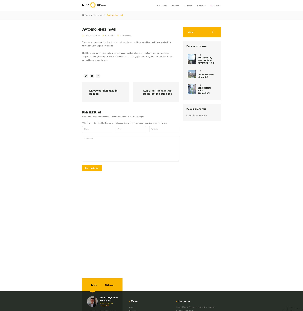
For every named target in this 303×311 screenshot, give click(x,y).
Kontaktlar (201, 5)
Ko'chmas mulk (98, 15)
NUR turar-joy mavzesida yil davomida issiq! (206, 60)
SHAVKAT (110, 36)
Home (85, 15)
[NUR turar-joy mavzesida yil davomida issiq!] (192, 59)
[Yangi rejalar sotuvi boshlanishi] (192, 89)
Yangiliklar (187, 5)
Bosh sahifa (162, 5)
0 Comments (125, 36)
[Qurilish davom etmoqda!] (192, 74)
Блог (131, 307)
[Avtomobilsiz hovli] (85, 76)
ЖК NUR (175, 5)
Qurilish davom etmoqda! (206, 75)
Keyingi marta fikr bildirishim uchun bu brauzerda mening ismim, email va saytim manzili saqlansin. (125, 123)
